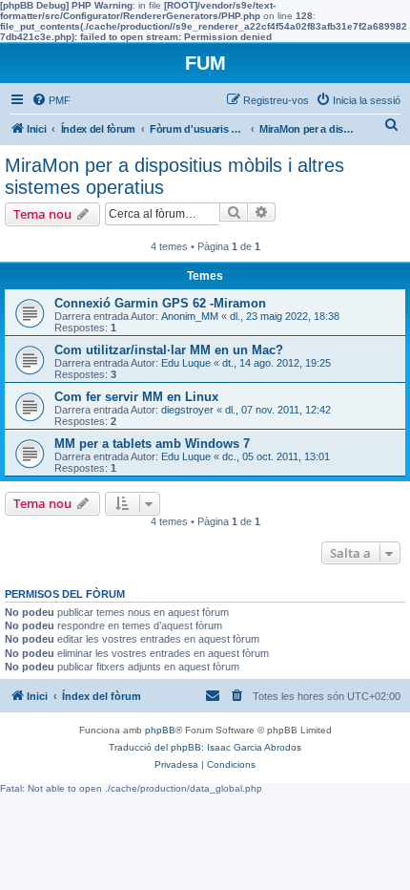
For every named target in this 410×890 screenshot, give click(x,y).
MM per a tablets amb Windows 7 (152, 443)
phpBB (160, 730)
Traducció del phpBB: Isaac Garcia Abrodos (205, 747)
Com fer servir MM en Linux (136, 397)
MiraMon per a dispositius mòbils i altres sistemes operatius (174, 176)
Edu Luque (186, 363)
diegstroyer (187, 409)
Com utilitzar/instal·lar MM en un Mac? (168, 350)
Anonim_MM (189, 316)
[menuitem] (51, 100)
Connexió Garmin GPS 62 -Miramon (160, 303)
